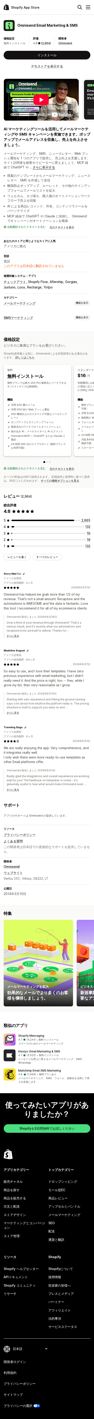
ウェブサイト (13, 873)
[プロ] (50, 462)
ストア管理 (12, 1236)
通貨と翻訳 (56, 1240)
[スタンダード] (47, 462)
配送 (51, 1231)
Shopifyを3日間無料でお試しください (47, 1128)
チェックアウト (15, 282)
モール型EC (56, 1190)
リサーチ (10, 1294)
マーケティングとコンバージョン (24, 1225)
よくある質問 (13, 841)
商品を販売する (15, 1198)
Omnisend (65, 43)
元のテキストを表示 (62, 227)
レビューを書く (17, 557)
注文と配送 (12, 1206)
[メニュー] (88, 7)
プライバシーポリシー (20, 835)
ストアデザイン (15, 1215)
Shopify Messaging (31, 1035)
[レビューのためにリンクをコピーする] (24, 574)
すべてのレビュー (47, 557)
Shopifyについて (60, 1269)
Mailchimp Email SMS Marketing (39, 1070)
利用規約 (10, 1373)
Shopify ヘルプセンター (21, 1269)
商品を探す (12, 1190)
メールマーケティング (20, 303)
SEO (51, 1223)
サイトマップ (13, 1394)
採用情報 (54, 1277)
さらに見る (13, 636)
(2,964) (46, 43)
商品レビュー (58, 1198)
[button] (47, 1040)
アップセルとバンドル (64, 1206)
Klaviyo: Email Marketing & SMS (39, 1051)
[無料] (44, 462)
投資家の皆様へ (59, 1285)
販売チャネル (13, 1181)
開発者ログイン (15, 1362)
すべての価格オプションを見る (60, 480)
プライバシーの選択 (18, 1406)
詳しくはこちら (24, 357)
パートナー (56, 1302)
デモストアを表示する (47, 66)
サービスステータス (62, 1327)
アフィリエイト (59, 1310)
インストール (47, 55)
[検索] (80, 7)
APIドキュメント (16, 1277)
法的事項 (54, 1318)
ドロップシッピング (62, 1181)
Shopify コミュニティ (20, 1285)
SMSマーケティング (18, 318)
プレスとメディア (61, 1294)
